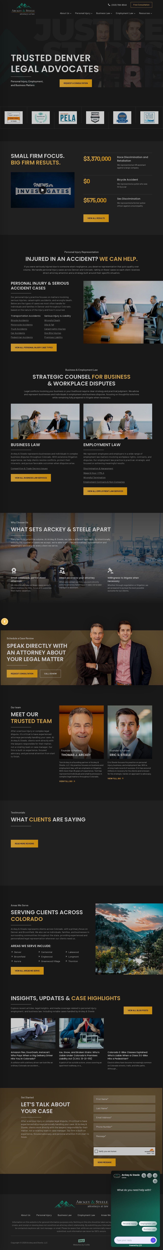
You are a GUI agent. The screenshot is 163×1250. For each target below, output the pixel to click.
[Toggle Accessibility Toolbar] (4, 621)
